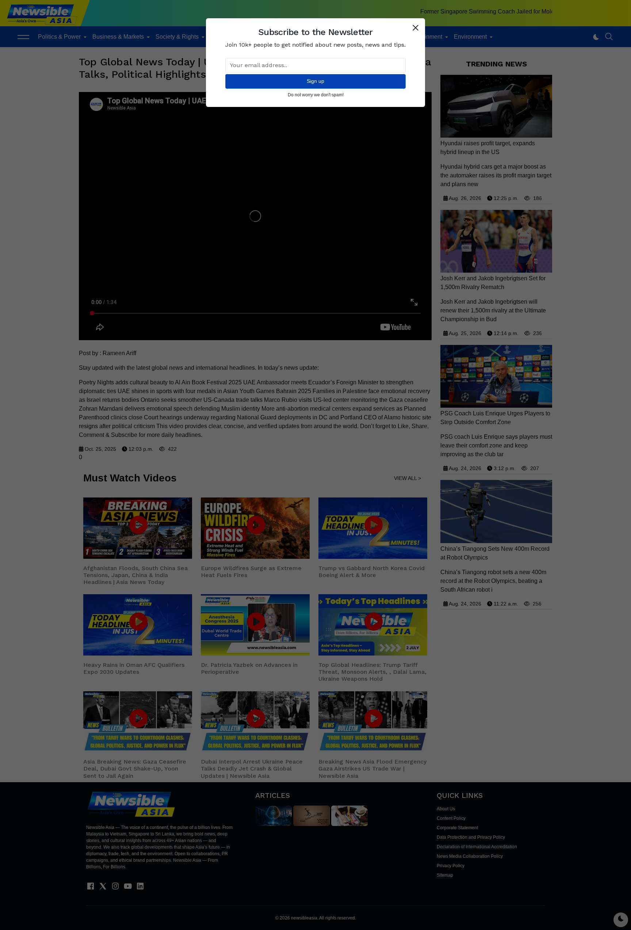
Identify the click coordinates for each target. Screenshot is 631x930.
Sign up (315, 81)
